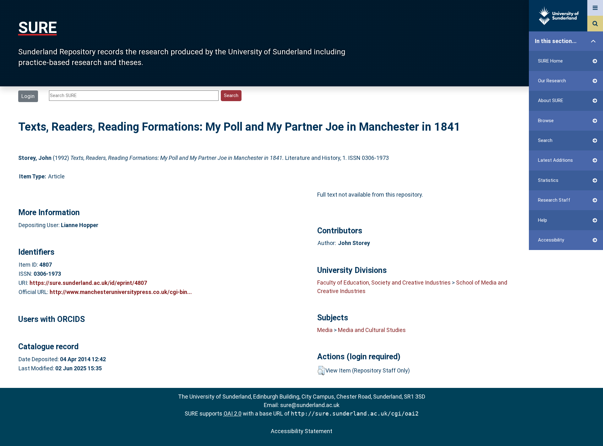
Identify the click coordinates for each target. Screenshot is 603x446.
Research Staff (554, 200)
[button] (321, 370)
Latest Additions (555, 160)
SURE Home (550, 61)
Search (545, 140)
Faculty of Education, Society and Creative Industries (384, 282)
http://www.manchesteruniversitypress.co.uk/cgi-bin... (121, 292)
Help (542, 220)
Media (325, 330)
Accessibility (551, 240)
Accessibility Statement (301, 431)
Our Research (552, 81)
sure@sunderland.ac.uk (310, 405)
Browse (546, 120)
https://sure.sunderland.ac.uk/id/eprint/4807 (88, 283)
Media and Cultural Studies (372, 330)
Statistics (548, 180)
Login (28, 96)
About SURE (550, 100)
